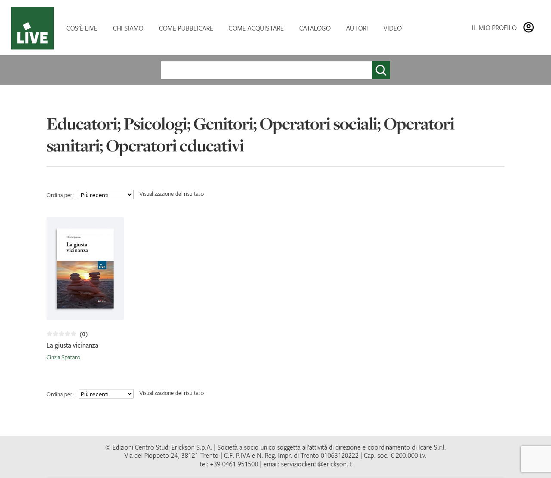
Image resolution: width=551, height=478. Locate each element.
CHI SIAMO (128, 28)
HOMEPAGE (34, 28)
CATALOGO (315, 28)
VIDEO (393, 28)
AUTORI (357, 28)
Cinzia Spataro (63, 357)
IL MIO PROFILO (494, 27)
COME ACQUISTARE (256, 28)
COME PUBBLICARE (186, 28)
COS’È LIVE (81, 28)
